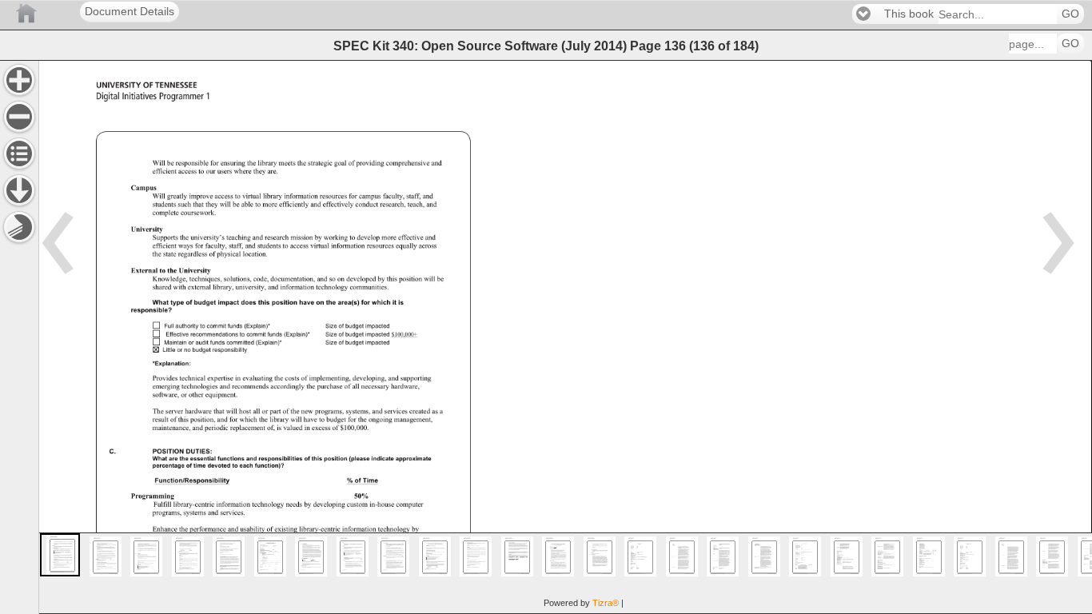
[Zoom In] (19, 80)
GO (1070, 14)
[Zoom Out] (19, 117)
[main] (565, 337)
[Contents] (19, 153)
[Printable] (19, 227)
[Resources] (19, 190)
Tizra (605, 603)
